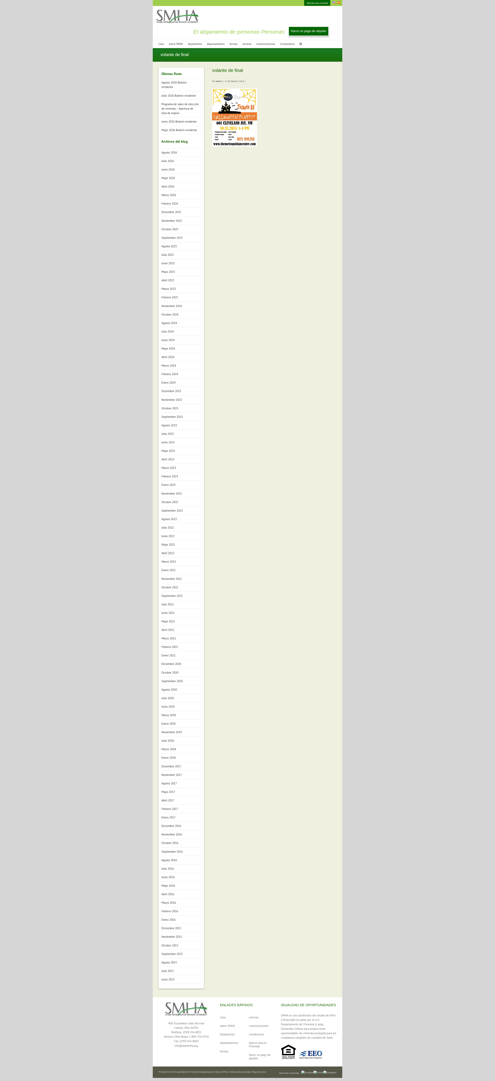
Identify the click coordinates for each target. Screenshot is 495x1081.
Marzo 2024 (168, 365)
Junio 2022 (168, 536)
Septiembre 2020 (172, 681)
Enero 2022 (168, 570)
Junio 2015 (168, 979)
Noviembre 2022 (171, 493)
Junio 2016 (168, 877)
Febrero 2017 (169, 809)
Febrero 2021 (169, 647)
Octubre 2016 (169, 843)
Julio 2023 (167, 434)
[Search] (301, 44)
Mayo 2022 (168, 544)
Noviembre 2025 (171, 221)
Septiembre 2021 (172, 596)
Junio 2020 (168, 706)
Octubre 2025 (169, 229)
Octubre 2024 (169, 314)
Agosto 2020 (169, 689)
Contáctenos (256, 1034)
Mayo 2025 (168, 272)
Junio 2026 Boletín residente (179, 121)
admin (219, 81)
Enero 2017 (168, 817)
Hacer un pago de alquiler (308, 31)
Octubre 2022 (169, 502)
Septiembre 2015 (172, 954)
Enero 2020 (168, 723)
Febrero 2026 (169, 203)
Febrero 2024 (169, 374)
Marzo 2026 (168, 195)
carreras (254, 1017)
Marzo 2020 (168, 715)
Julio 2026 (167, 161)
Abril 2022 (167, 553)
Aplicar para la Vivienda (257, 1044)
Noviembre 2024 (171, 306)
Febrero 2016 (169, 911)
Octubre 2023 (169, 408)
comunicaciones (259, 1026)
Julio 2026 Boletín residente (178, 95)
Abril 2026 (167, 186)
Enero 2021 (168, 655)
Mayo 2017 (168, 792)
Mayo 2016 (168, 885)
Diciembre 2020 (171, 664)
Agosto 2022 (169, 519)
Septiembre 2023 (172, 417)
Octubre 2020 (169, 672)
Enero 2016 (168, 919)
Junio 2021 (168, 613)
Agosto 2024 (169, 323)
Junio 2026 (168, 169)
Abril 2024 (167, 357)
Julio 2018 (167, 740)
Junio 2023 (168, 442)
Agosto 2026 (169, 152)
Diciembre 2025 (171, 212)
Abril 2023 (167, 459)
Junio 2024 (168, 340)
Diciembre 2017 (171, 766)
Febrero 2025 (169, 297)
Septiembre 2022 (172, 510)
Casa (222, 1017)
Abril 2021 (167, 630)
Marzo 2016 (168, 902)
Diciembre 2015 (171, 928)
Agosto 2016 (169, 860)
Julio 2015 (167, 971)
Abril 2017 (167, 800)
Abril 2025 (167, 280)
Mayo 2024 (168, 348)
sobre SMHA (227, 1026)
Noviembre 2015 (171, 937)
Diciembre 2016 (171, 826)
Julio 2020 (167, 698)
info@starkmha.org (186, 1046)
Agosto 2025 (169, 246)
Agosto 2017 (169, 783)
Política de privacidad (240, 1071)
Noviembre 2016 (171, 834)
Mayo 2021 (168, 621)
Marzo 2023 (168, 468)
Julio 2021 (167, 604)
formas (224, 1051)
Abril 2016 (167, 894)
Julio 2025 (167, 255)
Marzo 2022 (168, 561)
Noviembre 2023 (171, 400)
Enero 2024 (168, 382)
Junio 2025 (168, 263)
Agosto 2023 (169, 425)
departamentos (229, 1043)
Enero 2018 (168, 757)
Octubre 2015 (169, 945)
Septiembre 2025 (172, 238)
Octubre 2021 (169, 587)
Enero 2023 (168, 485)
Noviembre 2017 (171, 775)
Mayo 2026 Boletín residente (179, 130)
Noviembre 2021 (171, 579)
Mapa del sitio (259, 1071)
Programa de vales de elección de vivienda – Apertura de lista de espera (180, 108)
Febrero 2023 (169, 476)
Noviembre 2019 (171, 732)
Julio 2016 (167, 868)
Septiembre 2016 (172, 851)
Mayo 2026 (168, 178)
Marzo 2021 (168, 638)
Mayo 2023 (168, 451)
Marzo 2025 (168, 289)
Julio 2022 (167, 527)
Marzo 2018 (168, 749)
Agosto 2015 (169, 962)
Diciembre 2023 (171, 391)
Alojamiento (227, 1034)
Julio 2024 (167, 331)
